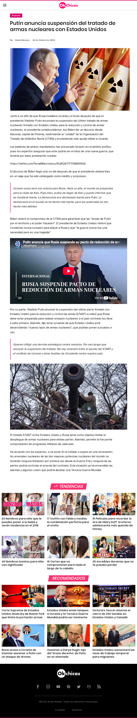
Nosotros (77, 710)
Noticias (16, 15)
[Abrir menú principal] (5, 5)
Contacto (60, 710)
